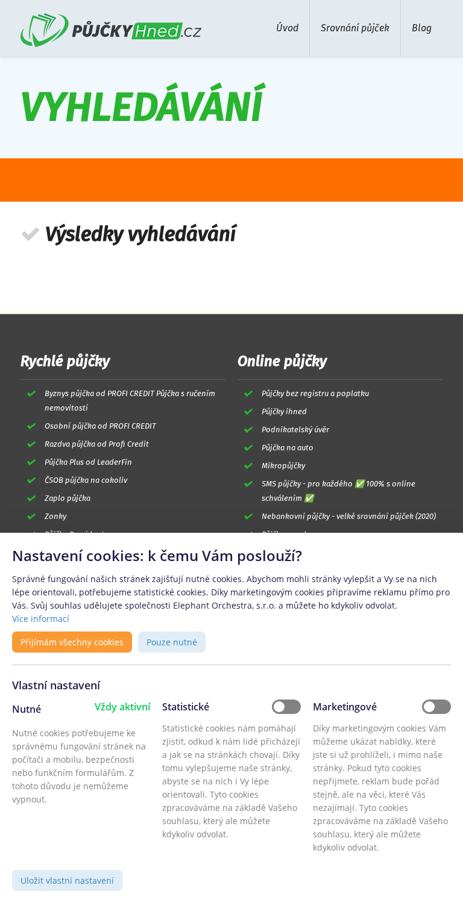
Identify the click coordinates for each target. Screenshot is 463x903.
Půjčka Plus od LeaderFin (88, 462)
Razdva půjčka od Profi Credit (97, 443)
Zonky (55, 516)
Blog (422, 28)
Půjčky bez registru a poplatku (315, 393)
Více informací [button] (40, 618)
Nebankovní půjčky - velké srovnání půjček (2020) (349, 516)
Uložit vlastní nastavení (67, 880)
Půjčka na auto (287, 447)
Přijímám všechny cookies (72, 642)
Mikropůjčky (283, 465)
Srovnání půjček (355, 28)
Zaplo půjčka (67, 498)
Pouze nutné (171, 642)
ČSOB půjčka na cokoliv (86, 480)
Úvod (287, 28)
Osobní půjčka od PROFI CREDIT (100, 425)
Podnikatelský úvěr (295, 429)
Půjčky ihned (284, 411)
